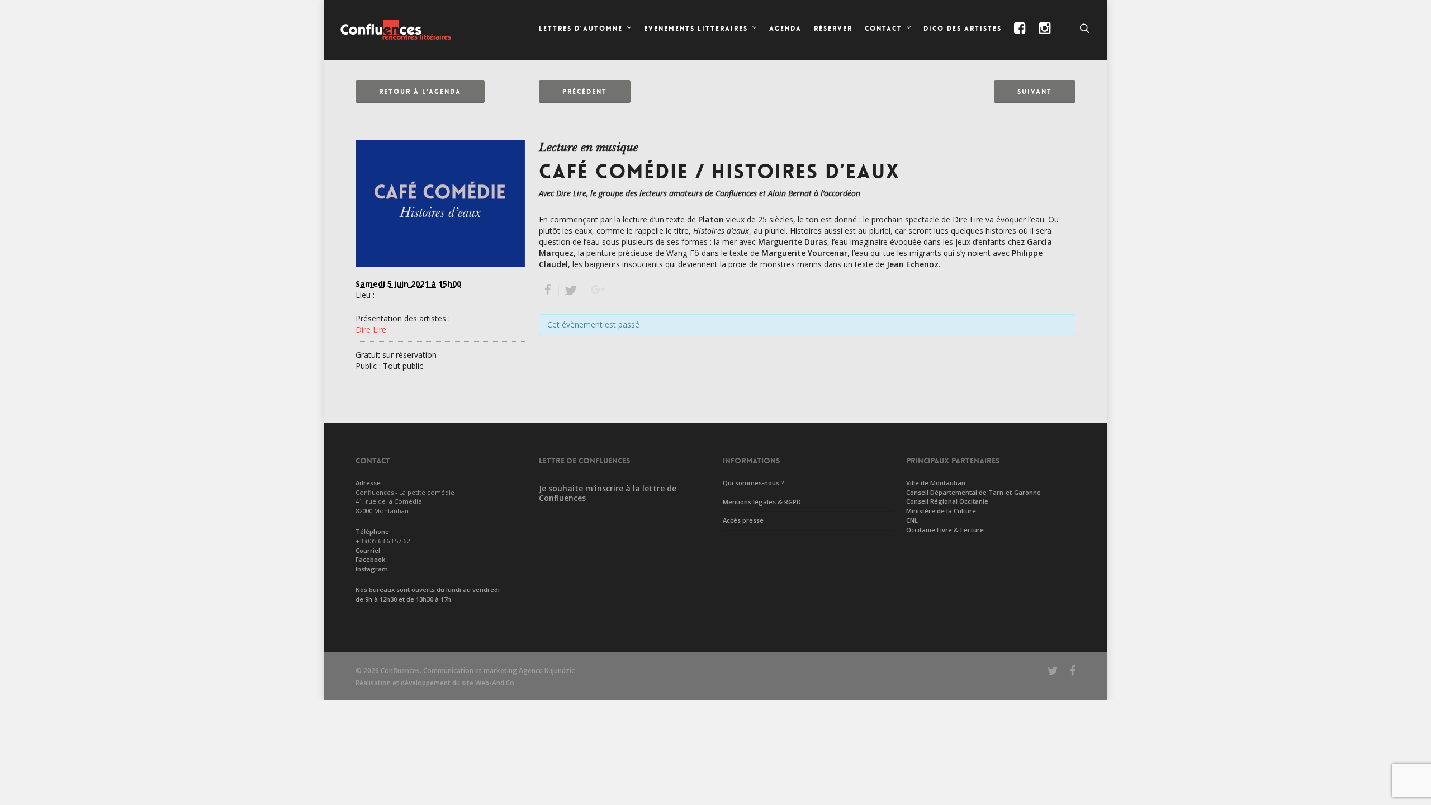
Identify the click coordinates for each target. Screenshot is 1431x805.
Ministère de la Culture (941, 510)
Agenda (785, 28)
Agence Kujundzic (547, 670)
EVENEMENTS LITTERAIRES (696, 28)
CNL (912, 520)
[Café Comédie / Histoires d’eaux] (440, 272)
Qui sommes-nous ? (753, 483)
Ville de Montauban (935, 483)
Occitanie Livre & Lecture (945, 529)
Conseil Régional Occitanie (947, 501)
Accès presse (743, 520)
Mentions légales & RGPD (762, 502)
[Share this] (549, 290)
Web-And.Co (494, 683)
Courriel (368, 550)
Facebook (370, 559)
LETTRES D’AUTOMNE (581, 28)
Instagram (372, 569)
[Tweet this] (572, 290)
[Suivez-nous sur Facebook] (1020, 38)
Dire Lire (371, 329)
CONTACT (883, 28)
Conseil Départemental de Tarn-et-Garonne (973, 492)
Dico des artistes (962, 28)
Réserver (833, 28)
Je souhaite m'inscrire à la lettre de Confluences (607, 493)
